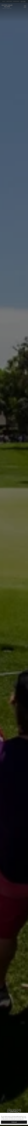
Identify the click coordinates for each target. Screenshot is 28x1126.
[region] (14, 1119)
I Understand (14, 1122)
